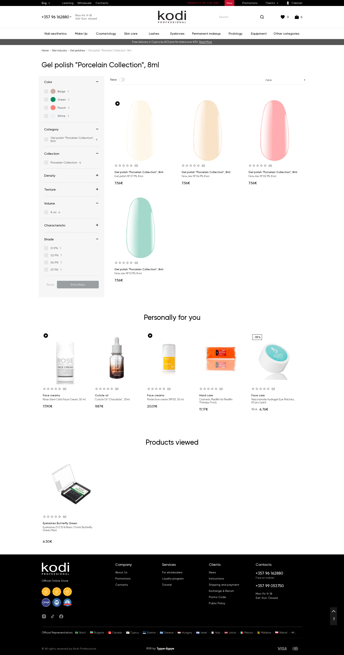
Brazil (82, 632)
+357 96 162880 (55, 17)
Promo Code (217, 597)
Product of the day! (203, 3)
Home (45, 50)
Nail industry (59, 50)
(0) (136, 165)
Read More (205, 41)
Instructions (216, 578)
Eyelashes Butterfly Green (60, 523)
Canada (117, 632)
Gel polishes (77, 50)
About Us (121, 572)
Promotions (250, 3)
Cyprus (134, 632)
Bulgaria (99, 632)
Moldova (266, 632)
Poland (283, 632)
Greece (169, 632)
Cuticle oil (101, 395)
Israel (203, 632)
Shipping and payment (224, 584)
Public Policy (217, 603)
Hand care (206, 395)
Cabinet (296, 3)
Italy (217, 632)
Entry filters (78, 284)
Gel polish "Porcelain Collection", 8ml (138, 172)
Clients (270, 3)
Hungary (187, 632)
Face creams (51, 395)
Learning (67, 3)
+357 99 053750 (270, 585)
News (212, 572)
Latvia (232, 632)
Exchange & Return (221, 590)
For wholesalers (172, 572)
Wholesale (84, 3)
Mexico (248, 632)
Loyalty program (173, 578)
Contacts (102, 3)
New (229, 3)
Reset (51, 284)
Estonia (151, 632)
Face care (258, 395)
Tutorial (167, 584)
